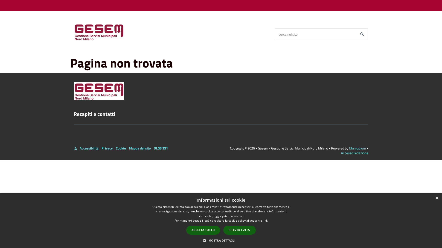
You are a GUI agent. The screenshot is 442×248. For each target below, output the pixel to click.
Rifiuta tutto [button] (239, 230)
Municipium (357, 148)
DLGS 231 (161, 148)
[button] (220, 240)
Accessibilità (89, 148)
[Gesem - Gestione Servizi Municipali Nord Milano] (99, 32)
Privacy (107, 148)
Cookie (121, 148)
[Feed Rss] (75, 148)
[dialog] (221, 220)
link (265, 221)
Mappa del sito (140, 148)
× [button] (437, 198)
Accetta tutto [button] (203, 230)
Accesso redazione (354, 153)
